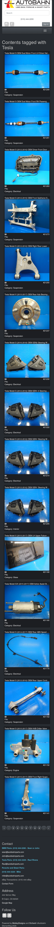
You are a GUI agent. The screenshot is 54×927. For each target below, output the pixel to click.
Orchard (32, 923)
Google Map (7, 902)
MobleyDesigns (18, 923)
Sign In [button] (46, 24)
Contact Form (7, 883)
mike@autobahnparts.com (13, 875)
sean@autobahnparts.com (13, 852)
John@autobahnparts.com (13, 856)
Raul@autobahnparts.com (13, 863)
